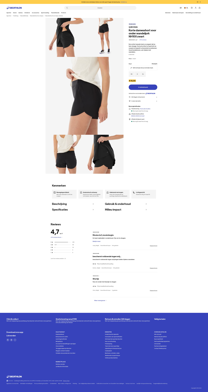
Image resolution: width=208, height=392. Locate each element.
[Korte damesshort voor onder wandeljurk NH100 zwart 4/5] (65, 154)
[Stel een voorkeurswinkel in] (181, 8)
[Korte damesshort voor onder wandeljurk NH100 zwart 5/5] (104, 154)
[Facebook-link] (7, 340)
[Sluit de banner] (200, 2)
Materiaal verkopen (178, 12)
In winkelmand (143, 87)
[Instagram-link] (15, 340)
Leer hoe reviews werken (57, 258)
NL (187, 8)
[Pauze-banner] (197, 2)
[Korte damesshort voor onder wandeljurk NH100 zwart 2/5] (65, 37)
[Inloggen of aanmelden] (196, 8)
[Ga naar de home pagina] (14, 8)
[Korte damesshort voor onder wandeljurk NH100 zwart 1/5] (104, 37)
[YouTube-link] (11, 340)
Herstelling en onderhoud (193, 12)
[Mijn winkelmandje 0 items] (200, 8)
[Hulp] (192, 8)
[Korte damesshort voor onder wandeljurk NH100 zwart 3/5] (85, 96)
